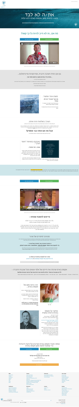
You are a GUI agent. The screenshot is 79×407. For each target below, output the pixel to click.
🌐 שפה (2, 7)
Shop (10, 381)
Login (27, 387)
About (10, 379)
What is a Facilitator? (12, 388)
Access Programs (65, 378)
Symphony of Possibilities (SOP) (32, 382)
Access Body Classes (30, 384)
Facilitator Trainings (65, 380)
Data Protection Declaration (67, 388)
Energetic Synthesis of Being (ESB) (32, 381)
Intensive (28, 379)
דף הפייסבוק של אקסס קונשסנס (44, 258)
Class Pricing (64, 395)
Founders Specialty (65, 377)
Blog (9, 382)
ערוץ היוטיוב (29, 258)
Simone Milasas (47, 377)
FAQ (9, 380)
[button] (39, 262)
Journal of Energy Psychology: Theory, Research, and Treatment (49, 320)
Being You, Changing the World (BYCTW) (33, 380)
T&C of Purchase (65, 392)
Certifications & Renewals (13, 392)
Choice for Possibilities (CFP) (31, 378)
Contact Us (46, 387)
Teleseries (63, 381)
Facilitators (11, 377)
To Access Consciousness (74, 1)
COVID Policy (64, 394)
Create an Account (29, 388)
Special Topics (64, 379)
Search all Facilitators (13, 387)
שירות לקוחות (63, 403)
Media (45, 388)
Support (10, 378)
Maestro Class (29, 383)
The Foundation (29, 377)
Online (63, 382)
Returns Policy (64, 393)
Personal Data (64, 387)
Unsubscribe (28, 392)
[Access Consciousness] (3, 3)
